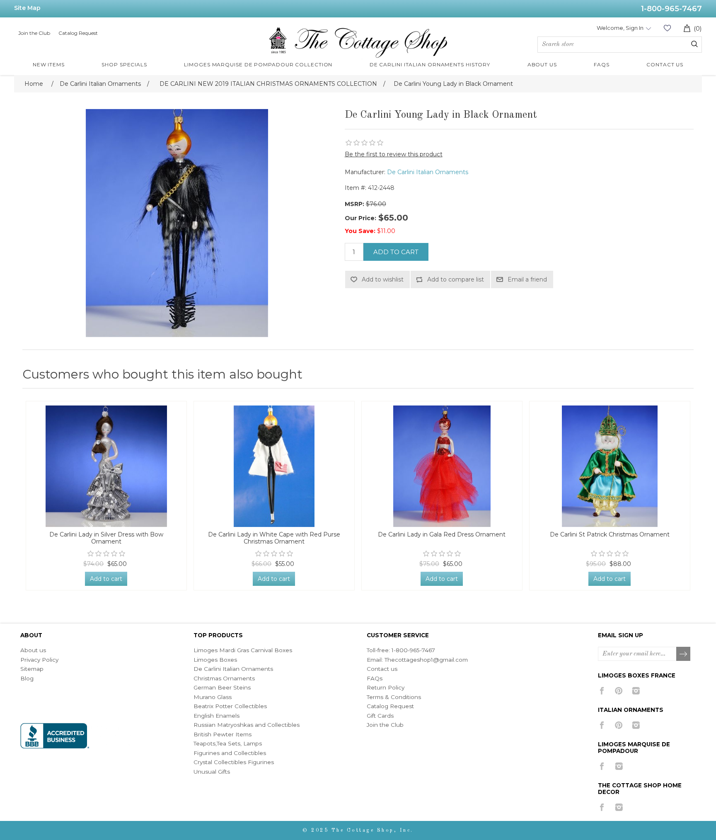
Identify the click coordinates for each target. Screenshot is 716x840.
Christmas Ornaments (224, 678)
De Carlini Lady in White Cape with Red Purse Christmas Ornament (274, 538)
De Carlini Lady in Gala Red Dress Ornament (442, 534)
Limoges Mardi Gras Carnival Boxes (243, 650)
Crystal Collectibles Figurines (234, 762)
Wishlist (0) (667, 28)
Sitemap (32, 668)
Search (694, 44)
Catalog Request (78, 33)
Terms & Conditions (394, 697)
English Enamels (216, 715)
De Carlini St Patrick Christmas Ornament (610, 534)
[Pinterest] (619, 690)
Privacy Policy (39, 659)
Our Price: (360, 218)
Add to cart (395, 252)
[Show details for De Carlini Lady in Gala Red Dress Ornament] (442, 466)
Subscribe (683, 654)
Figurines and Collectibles (230, 753)
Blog (27, 678)
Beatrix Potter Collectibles (230, 706)
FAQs (374, 678)
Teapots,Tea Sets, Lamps (228, 743)
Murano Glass (213, 697)
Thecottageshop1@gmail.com (426, 659)
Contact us (382, 668)
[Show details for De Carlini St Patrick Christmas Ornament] (610, 466)
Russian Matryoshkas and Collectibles (247, 724)
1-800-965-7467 (671, 8)
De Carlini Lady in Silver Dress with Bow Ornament (106, 538)
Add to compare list (455, 279)
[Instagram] (636, 690)
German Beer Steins (222, 687)
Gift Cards (380, 715)
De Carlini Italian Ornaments (427, 172)
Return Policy (385, 687)
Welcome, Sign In (620, 27)
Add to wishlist (383, 279)
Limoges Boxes (215, 659)
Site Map (27, 8)
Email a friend (527, 279)
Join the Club (34, 33)
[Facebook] (602, 690)
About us (33, 650)
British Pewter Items (223, 734)
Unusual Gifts (212, 771)
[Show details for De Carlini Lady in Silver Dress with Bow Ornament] (106, 466)
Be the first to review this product (394, 154)
